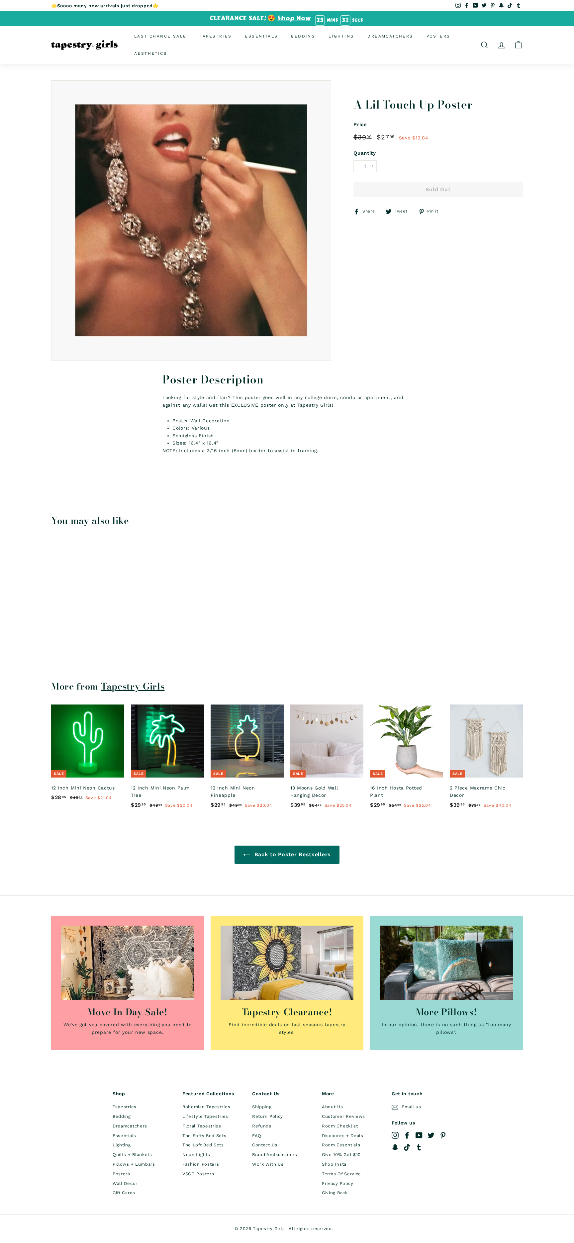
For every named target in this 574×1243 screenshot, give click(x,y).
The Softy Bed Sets (204, 1135)
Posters (438, 36)
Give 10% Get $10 (341, 1154)
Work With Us (267, 1164)
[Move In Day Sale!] (127, 963)
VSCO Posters (198, 1173)
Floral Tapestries (201, 1125)
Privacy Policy (337, 1183)
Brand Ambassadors (274, 1154)
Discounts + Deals (342, 1135)
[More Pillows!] (446, 963)
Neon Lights (196, 1154)
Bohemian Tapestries (206, 1106)
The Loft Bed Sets (203, 1144)
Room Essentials (341, 1144)
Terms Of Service (341, 1173)
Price (360, 124)
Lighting (341, 36)
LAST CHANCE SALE (160, 36)
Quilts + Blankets (132, 1154)
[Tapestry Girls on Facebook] (407, 1135)
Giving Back (335, 1192)
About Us (332, 1106)
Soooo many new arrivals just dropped (105, 5)
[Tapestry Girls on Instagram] (395, 1135)
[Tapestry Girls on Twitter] (431, 1135)
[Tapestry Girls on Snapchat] (395, 1147)
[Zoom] (191, 220)
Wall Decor (125, 1183)
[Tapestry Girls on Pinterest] (442, 1135)
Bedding (303, 36)
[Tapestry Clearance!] (287, 963)
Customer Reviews (343, 1116)
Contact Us (264, 1144)
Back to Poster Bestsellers (291, 854)
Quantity (364, 153)
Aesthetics (150, 53)
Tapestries (216, 36)
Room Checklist (340, 1125)
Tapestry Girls (133, 686)
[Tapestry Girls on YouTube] (419, 1135)
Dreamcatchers (390, 36)
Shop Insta (334, 1164)
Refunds (261, 1125)
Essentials (261, 36)
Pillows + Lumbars (134, 1164)
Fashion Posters (200, 1164)
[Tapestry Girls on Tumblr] (419, 1147)
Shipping (262, 1106)
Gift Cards (124, 1192)
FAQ (256, 1135)
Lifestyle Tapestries (205, 1116)
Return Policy (267, 1116)
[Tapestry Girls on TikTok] (407, 1147)
